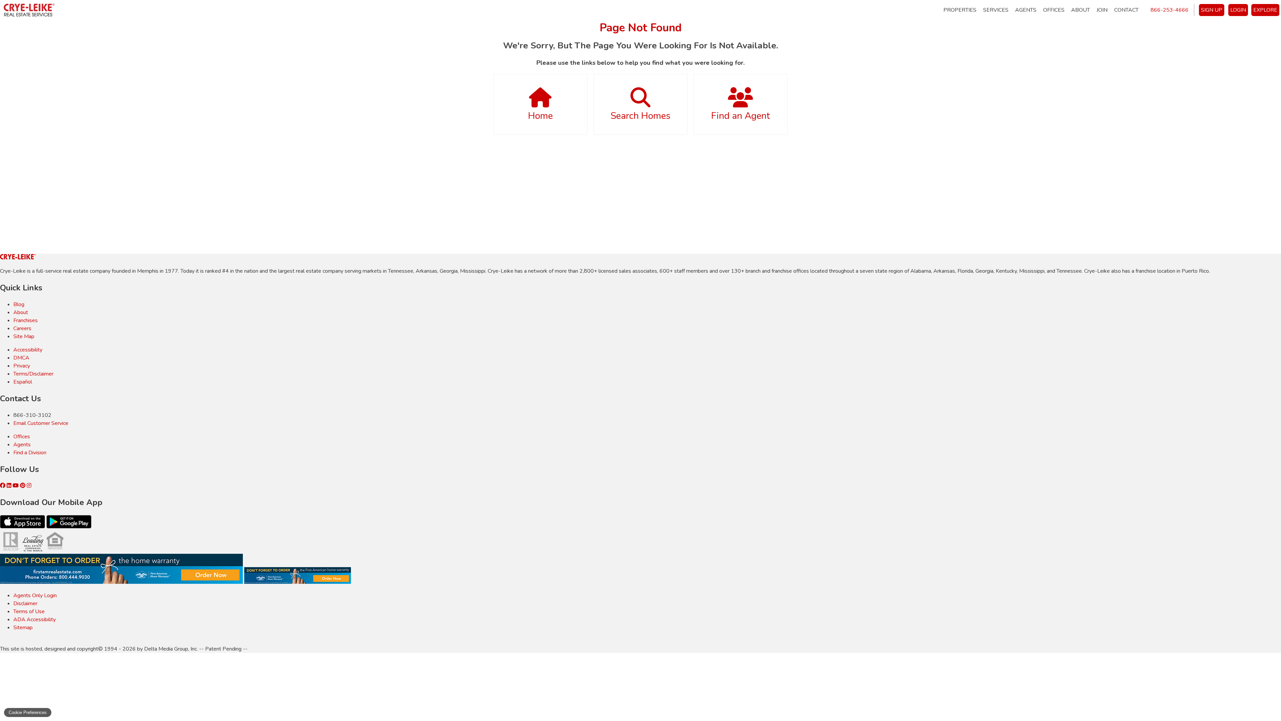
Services (995, 10)
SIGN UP (1211, 10)
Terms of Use (29, 611)
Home (540, 115)
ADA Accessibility (34, 619)
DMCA (21, 358)
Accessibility (27, 349)
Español (22, 382)
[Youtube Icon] (16, 485)
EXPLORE (1265, 10)
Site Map (23, 336)
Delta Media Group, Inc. (171, 649)
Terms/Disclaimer (33, 374)
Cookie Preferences (28, 712)
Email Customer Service (40, 423)
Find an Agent (740, 115)
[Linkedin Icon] (10, 485)
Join (1102, 10)
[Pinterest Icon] (23, 485)
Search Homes (640, 115)
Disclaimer (25, 603)
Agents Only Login (35, 595)
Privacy (21, 366)
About (1080, 10)
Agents (1025, 10)
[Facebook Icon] (3, 485)
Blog (18, 304)
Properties (959, 10)
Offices (1053, 10)
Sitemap (23, 627)
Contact (1126, 10)
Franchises (25, 320)
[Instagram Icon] (29, 485)
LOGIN (1238, 10)
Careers (22, 328)
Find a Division (29, 452)
